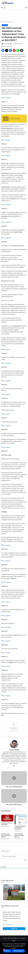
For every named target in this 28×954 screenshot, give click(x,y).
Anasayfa (5, 21)
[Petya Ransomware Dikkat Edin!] (7, 818)
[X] (6, 50)
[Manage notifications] (4, 950)
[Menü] (26, 7)
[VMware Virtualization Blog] (7, 3)
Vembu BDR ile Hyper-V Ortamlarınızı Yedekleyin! (20, 827)
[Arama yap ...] (2, 7)
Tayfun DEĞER (7, 43)
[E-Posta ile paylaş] (21, 50)
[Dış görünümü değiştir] (4, 7)
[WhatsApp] (17, 50)
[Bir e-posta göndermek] (10, 43)
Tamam (7, 951)
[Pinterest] (14, 50)
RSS (13, 761)
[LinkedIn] (10, 50)
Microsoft (10, 21)
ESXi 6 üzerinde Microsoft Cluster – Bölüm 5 (20, 835)
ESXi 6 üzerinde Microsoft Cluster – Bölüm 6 (6, 835)
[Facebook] (3, 50)
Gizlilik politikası (18, 951)
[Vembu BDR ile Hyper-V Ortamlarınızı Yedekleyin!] (21, 820)
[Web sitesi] (14, 766)
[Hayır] (26, 948)
